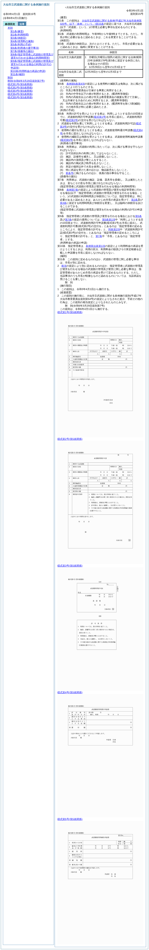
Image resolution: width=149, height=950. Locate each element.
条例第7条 (72, 189)
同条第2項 (114, 229)
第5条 (138, 216)
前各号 (69, 173)
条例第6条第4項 (76, 83)
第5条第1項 (108, 219)
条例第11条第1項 (95, 246)
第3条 (63, 203)
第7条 (68, 219)
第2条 (134, 199)
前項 (64, 265)
